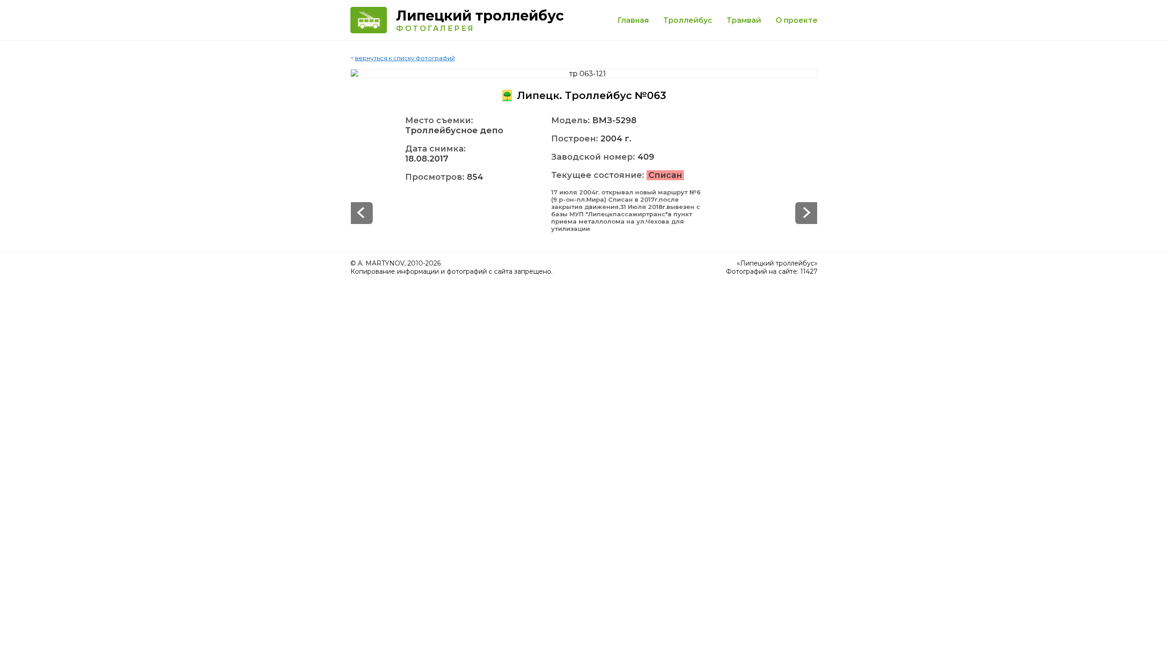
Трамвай (744, 20)
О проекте (797, 20)
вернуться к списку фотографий (405, 58)
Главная (633, 20)
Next (362, 213)
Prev (806, 213)
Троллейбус (687, 20)
